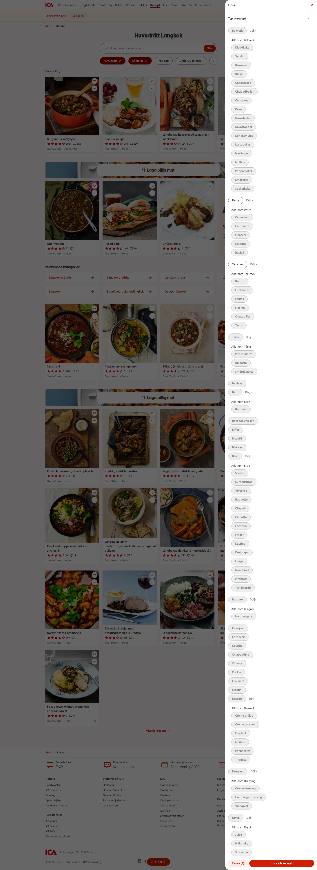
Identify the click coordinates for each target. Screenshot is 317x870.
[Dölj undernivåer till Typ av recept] (310, 18)
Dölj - (252, 30)
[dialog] (271, 435)
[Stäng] (312, 5)
